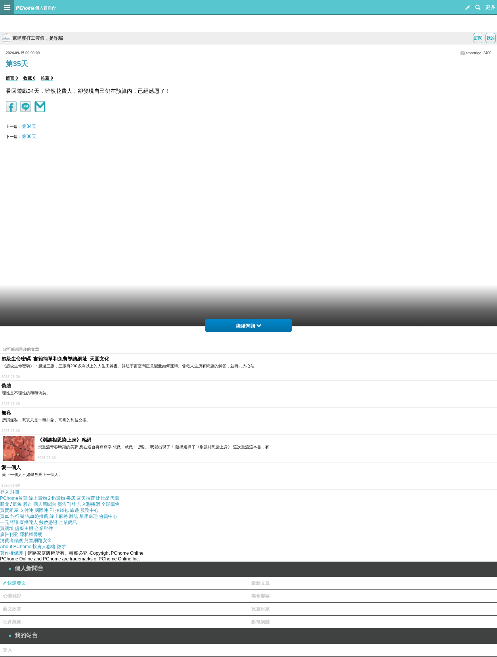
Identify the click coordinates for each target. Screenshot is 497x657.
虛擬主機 (24, 528)
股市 (27, 504)
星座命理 (88, 516)
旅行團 (17, 516)
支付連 (26, 510)
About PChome (15, 546)
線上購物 (37, 498)
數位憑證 (48, 522)
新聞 (4, 504)
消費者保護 (11, 540)
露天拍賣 (86, 498)
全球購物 (110, 504)
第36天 (29, 136)
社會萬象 (12, 621)
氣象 (17, 504)
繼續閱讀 (246, 325)
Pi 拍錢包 (59, 510)
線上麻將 (58, 516)
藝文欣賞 (12, 608)
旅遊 (74, 510)
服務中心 (89, 510)
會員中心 (108, 516)
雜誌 (73, 516)
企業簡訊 (68, 522)
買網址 (7, 528)
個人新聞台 (44, 504)
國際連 (41, 510)
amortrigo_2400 (478, 53)
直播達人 (29, 522)
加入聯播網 (88, 504)
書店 (70, 498)
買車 (4, 516)
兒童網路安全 (38, 540)
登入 (4, 492)
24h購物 (56, 498)
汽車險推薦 (36, 516)
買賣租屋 (9, 510)
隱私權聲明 (31, 534)
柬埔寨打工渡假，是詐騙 (37, 38)
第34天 (29, 126)
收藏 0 (29, 78)
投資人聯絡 (44, 546)
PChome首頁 (13, 498)
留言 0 (12, 78)
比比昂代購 (107, 498)
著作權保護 (11, 553)
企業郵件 (44, 528)
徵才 (61, 546)
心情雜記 (12, 595)
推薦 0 (47, 78)
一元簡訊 (9, 522)
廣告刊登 (67, 504)
